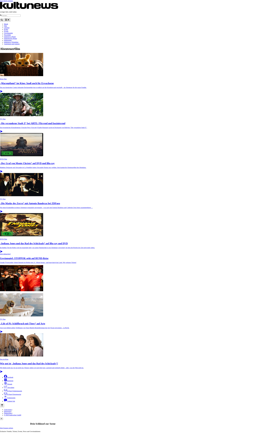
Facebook (10, 377)
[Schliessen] (1, 419)
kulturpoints (8, 40)
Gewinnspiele (8, 33)
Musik (6, 24)
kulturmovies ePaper (10, 38)
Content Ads (11, 401)
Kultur (6, 29)
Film (5, 26)
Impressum (7, 411)
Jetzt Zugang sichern (6, 428)
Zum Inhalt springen (6, 1)
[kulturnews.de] (29, 8)
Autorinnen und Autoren (12, 44)
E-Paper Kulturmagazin (14, 391)
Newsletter (7, 35)
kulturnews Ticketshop (11, 42)
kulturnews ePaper (10, 37)
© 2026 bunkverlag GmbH (12, 415)
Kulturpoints (11, 398)
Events (6, 31)
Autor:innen (8, 410)
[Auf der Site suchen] (2, 20)
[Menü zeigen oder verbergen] (7, 20)
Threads (9, 384)
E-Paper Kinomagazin (14, 394)
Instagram (10, 381)
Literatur (6, 28)
